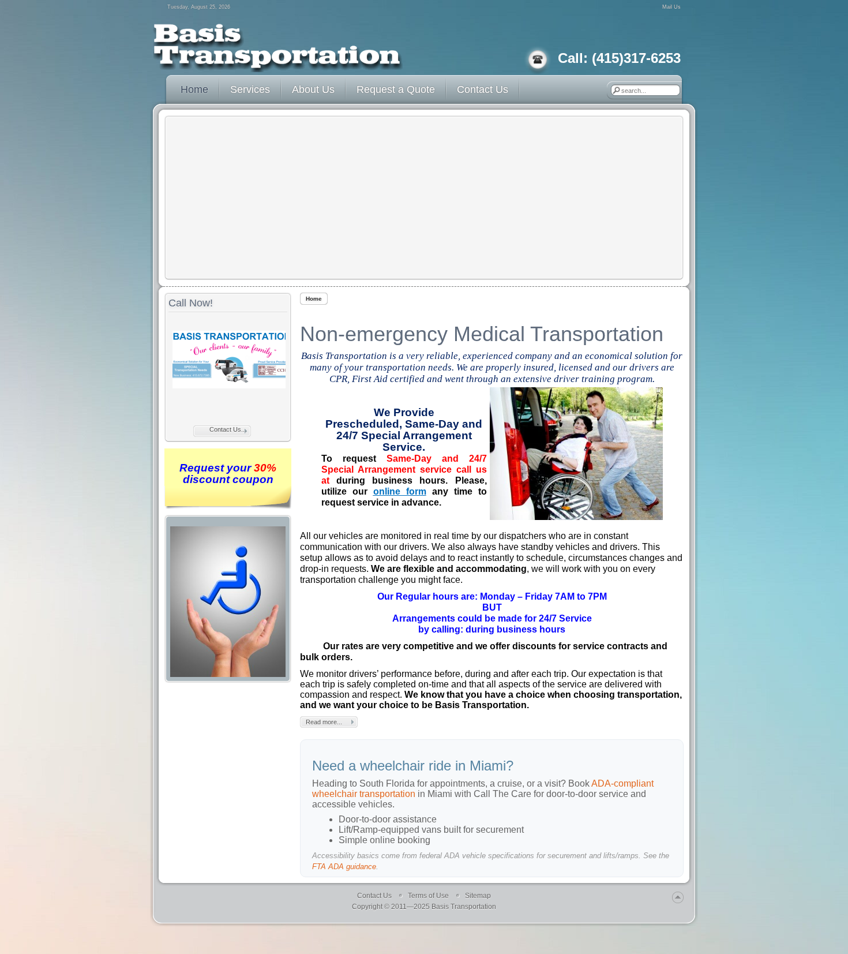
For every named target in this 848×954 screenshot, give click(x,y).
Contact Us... (227, 429)
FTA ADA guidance (344, 866)
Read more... (324, 722)
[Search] (616, 90)
